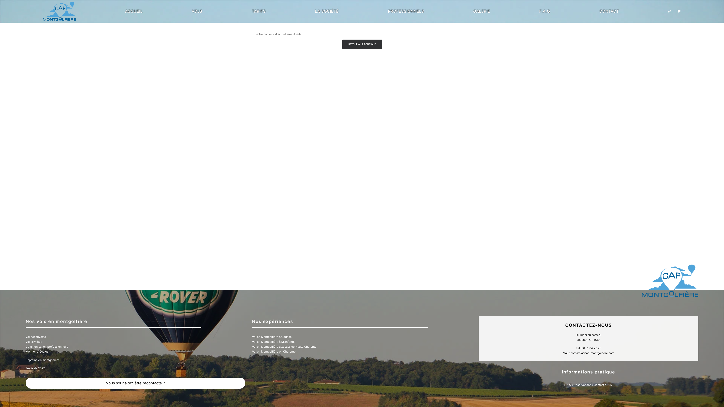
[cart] (678, 11)
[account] (672, 11)
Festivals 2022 (35, 368)
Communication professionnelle (47, 346)
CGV (610, 385)
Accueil (134, 11)
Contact (609, 11)
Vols (197, 11)
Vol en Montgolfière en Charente (274, 351)
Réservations (582, 385)
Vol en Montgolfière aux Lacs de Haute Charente (284, 346)
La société (327, 11)
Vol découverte (36, 337)
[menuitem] (133, 11)
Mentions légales (37, 351)
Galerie (481, 11)
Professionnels (406, 11)
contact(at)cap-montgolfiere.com (592, 353)
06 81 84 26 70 (591, 348)
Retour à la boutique (362, 44)
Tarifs (259, 11)
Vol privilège (34, 342)
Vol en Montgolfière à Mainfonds (273, 342)
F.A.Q (544, 11)
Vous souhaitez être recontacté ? (135, 383)
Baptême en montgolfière (43, 360)
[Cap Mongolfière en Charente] (59, 11)
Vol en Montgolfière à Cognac (271, 337)
